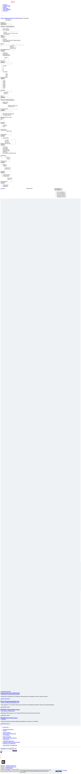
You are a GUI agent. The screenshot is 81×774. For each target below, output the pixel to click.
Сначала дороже (61, 194)
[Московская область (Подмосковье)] (11, 33)
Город (2, 35)
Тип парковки (4, 181)
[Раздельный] (8, 169)
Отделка (2, 143)
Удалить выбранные (10, 26)
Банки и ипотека (7, 736)
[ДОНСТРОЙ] (9, 131)
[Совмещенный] (8, 168)
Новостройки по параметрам (10, 745)
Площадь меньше (61, 195)
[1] (6, 58)
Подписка (15, 750)
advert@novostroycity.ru (10, 766)
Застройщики (6, 735)
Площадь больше (61, 196)
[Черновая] (10, 141)
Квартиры (3, 22)
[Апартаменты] (13, 47)
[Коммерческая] (13, 48)
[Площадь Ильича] (12, 106)
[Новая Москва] (11, 34)
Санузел (2, 171)
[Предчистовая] (10, 143)
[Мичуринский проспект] (12, 105)
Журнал (5, 730)
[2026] (7, 75)
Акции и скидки (6, 732)
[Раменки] (6, 93)
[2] (6, 59)
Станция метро (4, 109)
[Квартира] (13, 46)
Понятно (58, 771)
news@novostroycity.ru (11, 765)
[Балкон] (8, 157)
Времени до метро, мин (6, 117)
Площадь (3, 90)
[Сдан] (7, 74)
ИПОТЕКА (5, 10)
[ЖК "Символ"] (8, 19)
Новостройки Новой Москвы (10, 738)
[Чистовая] (10, 140)
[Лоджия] (8, 158)
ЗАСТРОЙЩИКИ (7, 9)
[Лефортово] (6, 92)
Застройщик (3, 134)
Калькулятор (6, 739)
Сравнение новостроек (8, 741)
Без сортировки (60, 192)
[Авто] (2, 119)
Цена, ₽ (2, 43)
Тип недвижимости (5, 49)
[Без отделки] (10, 142)
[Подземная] (9, 178)
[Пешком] (2, 118)
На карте (3, 188)
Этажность (3, 155)
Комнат (2, 61)
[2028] (7, 77)
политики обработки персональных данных (39, 771)
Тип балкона (3, 161)
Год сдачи (3, 77)
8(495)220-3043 (9, 768)
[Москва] (11, 32)
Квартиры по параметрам (9, 743)
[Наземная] (9, 179)
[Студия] (6, 57)
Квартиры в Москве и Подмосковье (11, 742)
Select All (2, 26)
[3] (6, 60)
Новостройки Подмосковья (9, 733)
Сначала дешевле (61, 193)
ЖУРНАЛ (5, 4)
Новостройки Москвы (8, 729)
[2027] (7, 76)
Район (2, 96)
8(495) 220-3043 (8, 12)
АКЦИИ (4, 7)
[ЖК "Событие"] (8, 20)
